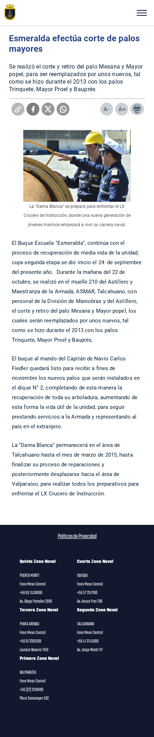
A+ (122, 109)
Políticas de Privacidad (77, 537)
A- (106, 109)
